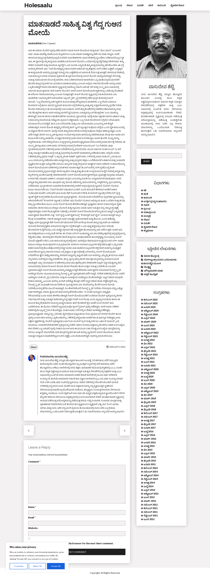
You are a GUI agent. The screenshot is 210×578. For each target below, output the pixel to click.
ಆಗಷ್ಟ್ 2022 (149, 340)
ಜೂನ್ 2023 (149, 325)
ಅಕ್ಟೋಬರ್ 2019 (151, 391)
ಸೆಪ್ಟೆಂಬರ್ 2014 (151, 478)
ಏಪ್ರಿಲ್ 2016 (149, 435)
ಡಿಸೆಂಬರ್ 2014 (151, 468)
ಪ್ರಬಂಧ (118, 5)
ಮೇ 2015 (148, 449)
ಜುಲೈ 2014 (148, 486)
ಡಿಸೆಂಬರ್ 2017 (151, 413)
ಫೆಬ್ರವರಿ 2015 (150, 460)
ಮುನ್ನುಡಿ (147, 215)
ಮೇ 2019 (148, 394)
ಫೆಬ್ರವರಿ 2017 (150, 424)
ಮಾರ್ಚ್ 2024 (150, 321)
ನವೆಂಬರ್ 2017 (151, 416)
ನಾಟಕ (146, 204)
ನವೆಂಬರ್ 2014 (151, 471)
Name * (32, 507)
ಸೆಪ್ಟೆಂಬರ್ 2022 (151, 336)
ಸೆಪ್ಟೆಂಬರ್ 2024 (151, 314)
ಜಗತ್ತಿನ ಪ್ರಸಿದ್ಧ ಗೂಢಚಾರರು (155, 201)
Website (33, 528)
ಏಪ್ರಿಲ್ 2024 (149, 318)
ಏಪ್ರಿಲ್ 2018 (149, 405)
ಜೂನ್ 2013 (149, 497)
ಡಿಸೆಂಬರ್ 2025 (151, 299)
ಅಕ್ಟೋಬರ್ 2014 (151, 475)
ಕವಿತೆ (150, 5)
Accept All (55, 566)
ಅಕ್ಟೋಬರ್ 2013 (151, 493)
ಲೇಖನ (130, 5)
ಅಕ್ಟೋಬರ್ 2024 (151, 310)
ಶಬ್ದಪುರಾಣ (148, 230)
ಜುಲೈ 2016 (148, 431)
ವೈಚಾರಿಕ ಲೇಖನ (177, 5)
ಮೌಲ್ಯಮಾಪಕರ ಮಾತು (153, 270)
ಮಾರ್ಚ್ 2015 (150, 457)
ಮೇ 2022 (148, 343)
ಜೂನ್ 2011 (149, 519)
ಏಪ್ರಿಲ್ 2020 (149, 387)
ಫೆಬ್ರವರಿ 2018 (150, 409)
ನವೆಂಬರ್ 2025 (151, 303)
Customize (18, 566)
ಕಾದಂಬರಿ (161, 5)
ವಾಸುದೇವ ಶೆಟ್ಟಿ (61, 356)
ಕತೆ (145, 190)
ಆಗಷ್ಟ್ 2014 (149, 482)
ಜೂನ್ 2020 (149, 380)
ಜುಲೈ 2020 (148, 376)
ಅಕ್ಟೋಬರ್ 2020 (151, 369)
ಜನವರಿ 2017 (150, 427)
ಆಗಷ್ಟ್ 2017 (149, 420)
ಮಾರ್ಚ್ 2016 (150, 438)
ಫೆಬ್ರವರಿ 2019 (150, 402)
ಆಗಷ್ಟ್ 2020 (149, 372)
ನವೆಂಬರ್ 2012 (151, 504)
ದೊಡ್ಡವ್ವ (147, 266)
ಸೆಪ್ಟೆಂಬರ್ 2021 (151, 354)
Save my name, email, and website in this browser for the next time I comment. (71, 543)
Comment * (34, 461)
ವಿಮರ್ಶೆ (140, 5)
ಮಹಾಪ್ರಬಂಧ (150, 212)
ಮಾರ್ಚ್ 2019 (150, 398)
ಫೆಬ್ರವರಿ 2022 (150, 351)
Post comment (76, 552)
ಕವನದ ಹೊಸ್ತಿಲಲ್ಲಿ (151, 255)
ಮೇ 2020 (148, 383)
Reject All (37, 566)
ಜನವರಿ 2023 (150, 329)
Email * (31, 517)
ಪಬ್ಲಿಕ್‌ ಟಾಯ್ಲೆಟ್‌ (151, 274)
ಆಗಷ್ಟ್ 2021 (149, 358)
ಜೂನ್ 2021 (149, 361)
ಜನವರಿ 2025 (150, 307)
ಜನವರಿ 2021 (150, 365)
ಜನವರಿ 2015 (150, 464)
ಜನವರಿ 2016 (150, 442)
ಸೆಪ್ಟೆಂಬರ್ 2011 (151, 515)
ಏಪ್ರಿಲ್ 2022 (149, 347)
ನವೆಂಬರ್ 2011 (151, 512)
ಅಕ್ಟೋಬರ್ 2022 (151, 332)
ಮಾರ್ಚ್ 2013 (150, 501)
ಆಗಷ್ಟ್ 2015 (149, 446)
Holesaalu (38, 5)
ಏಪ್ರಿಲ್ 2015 (149, 453)
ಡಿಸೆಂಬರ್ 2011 (151, 508)
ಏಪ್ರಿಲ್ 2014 (149, 490)
